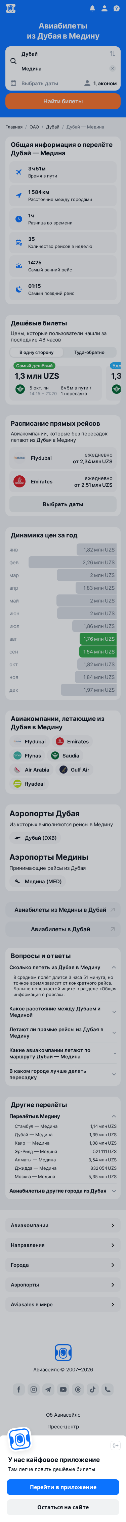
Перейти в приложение (63, 1487)
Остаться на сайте (63, 1507)
